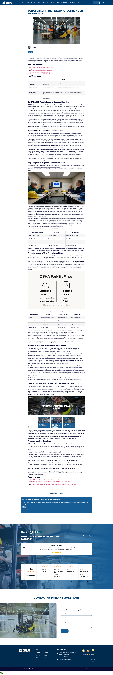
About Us (38, 652)
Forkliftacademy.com (50, 430)
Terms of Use (92, 662)
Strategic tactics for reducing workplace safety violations (51, 349)
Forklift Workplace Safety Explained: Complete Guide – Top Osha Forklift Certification (50, 479)
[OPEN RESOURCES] (76, 2)
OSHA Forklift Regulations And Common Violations (42, 67)
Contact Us (46, 652)
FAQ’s (45, 655)
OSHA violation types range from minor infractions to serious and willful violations (61, 135)
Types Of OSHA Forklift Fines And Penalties (40, 69)
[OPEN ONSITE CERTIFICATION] (54, 2)
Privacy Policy (91, 659)
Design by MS (89, 668)
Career (30, 52)
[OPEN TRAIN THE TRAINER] (67, 2)
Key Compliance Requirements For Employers (41, 70)
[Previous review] (22, 570)
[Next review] (91, 570)
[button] (85, 536)
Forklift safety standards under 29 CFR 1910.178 (74, 106)
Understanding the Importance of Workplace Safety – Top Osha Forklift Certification (50, 481)
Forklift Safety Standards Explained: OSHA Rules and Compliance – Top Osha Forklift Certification (53, 484)
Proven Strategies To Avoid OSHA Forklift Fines (41, 73)
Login (45, 657)
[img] (30, 571)
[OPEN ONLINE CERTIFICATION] (39, 2)
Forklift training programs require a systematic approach (47, 167)
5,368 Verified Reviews (30, 573)
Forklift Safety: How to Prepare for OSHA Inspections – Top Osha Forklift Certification (50, 483)
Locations (38, 655)
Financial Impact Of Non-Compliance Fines (40, 72)
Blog (37, 657)
